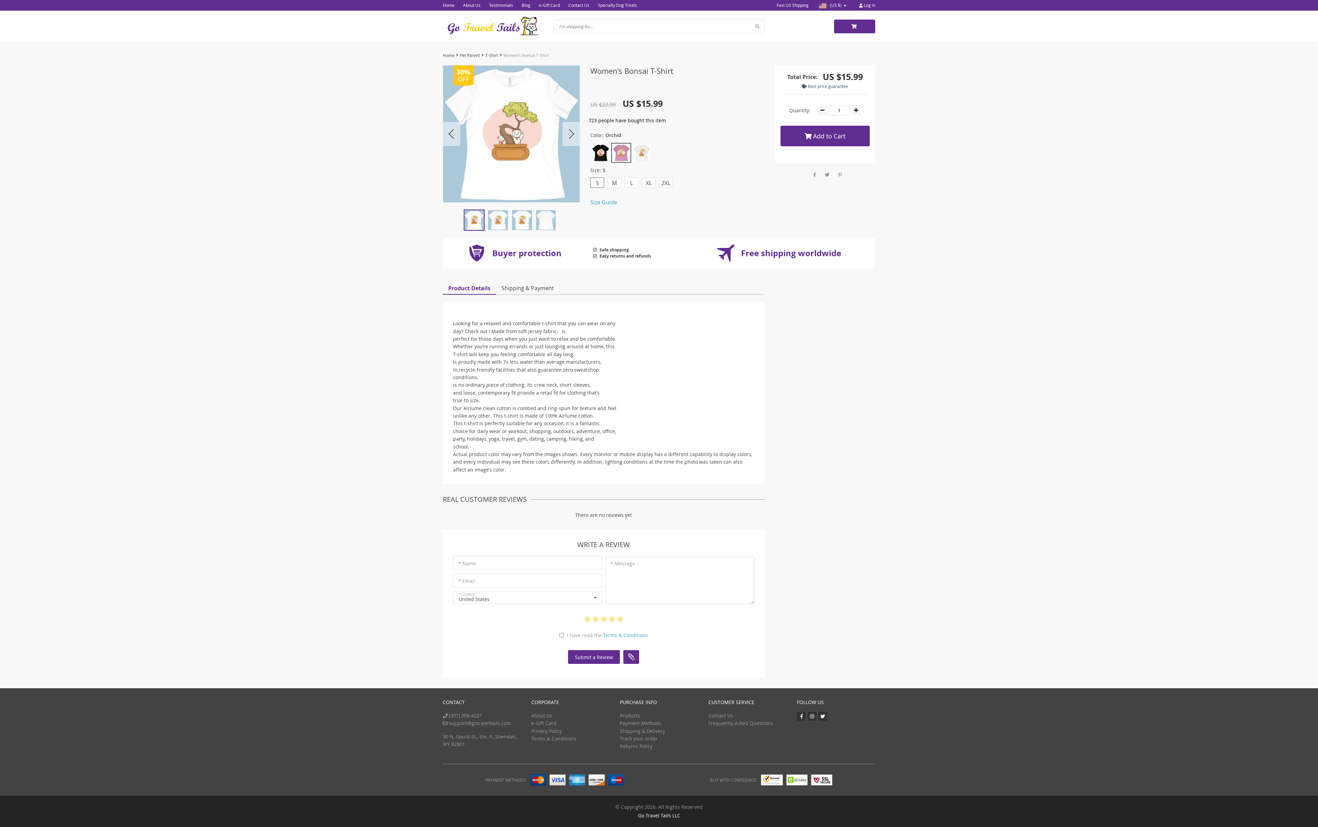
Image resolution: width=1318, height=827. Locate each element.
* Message (623, 563)
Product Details (469, 288)
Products (630, 715)
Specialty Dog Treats (617, 5)
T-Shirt (491, 55)
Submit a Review (594, 657)
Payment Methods (640, 723)
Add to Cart (828, 136)
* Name (467, 563)
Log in (869, 5)
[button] (527, 597)
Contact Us (578, 5)
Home (448, 5)
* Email (466, 581)
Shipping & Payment (527, 288)
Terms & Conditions (625, 635)
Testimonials (501, 5)
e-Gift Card (549, 5)
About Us (472, 5)
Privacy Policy (546, 731)
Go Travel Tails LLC (659, 815)
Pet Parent (470, 55)
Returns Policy (636, 746)
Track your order (639, 738)
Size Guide (603, 202)
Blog (526, 5)
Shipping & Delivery (642, 731)
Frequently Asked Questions (740, 723)
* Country (466, 594)
